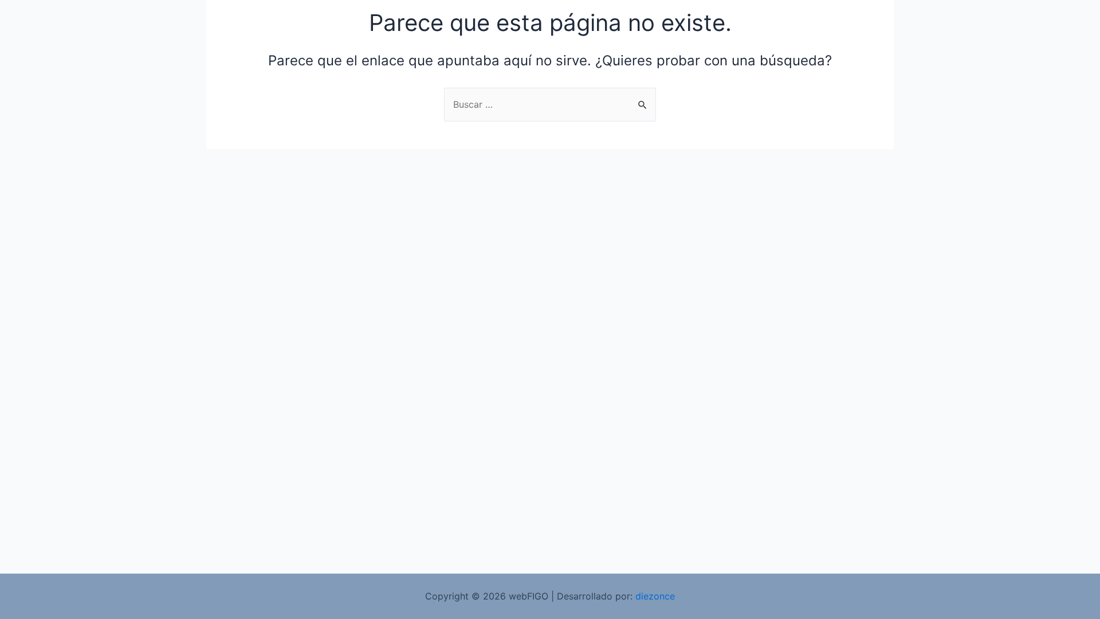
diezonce (655, 596)
